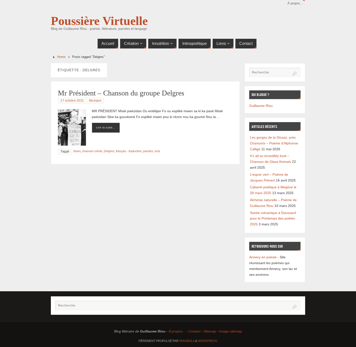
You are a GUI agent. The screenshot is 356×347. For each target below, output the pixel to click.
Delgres (109, 151)
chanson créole (92, 151)
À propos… (295, 3)
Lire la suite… (106, 127)
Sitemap (209, 331)
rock (157, 151)
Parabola (186, 341)
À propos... (177, 331)
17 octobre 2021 (72, 100)
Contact (194, 331)
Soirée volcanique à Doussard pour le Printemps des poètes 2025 (273, 218)
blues (77, 151)
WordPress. (208, 341)
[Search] (294, 73)
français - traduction (129, 151)
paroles (148, 151)
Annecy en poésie (263, 257)
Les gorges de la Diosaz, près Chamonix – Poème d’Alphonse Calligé (274, 143)
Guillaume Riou (261, 106)
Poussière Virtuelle (99, 21)
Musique (95, 100)
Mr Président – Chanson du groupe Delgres (121, 93)
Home (61, 57)
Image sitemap (230, 331)
